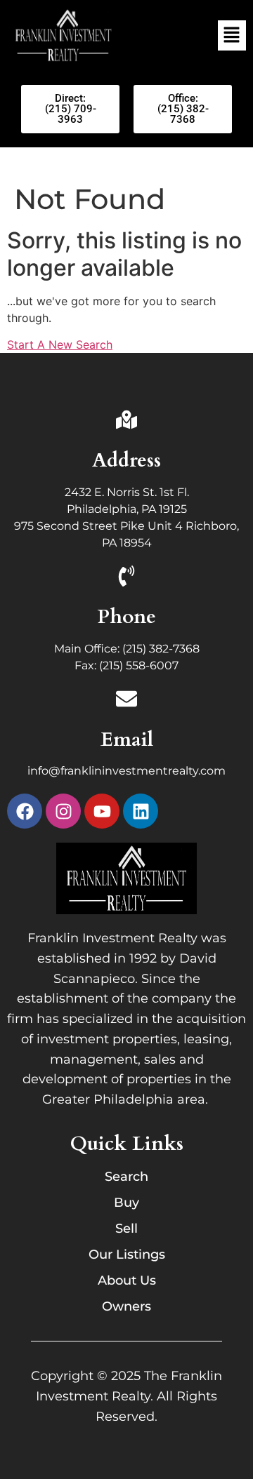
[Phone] (126, 577)
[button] (232, 35)
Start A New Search (59, 344)
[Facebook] (24, 811)
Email (126, 739)
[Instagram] (63, 811)
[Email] (126, 700)
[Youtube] (101, 811)
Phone (126, 616)
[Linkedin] (140, 811)
